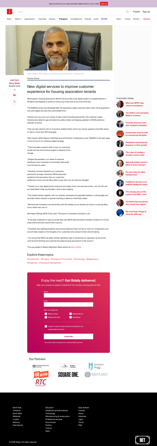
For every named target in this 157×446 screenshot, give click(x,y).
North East (17, 407)
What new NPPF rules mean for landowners (135, 104)
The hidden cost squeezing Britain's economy (137, 114)
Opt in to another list (51, 310)
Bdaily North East (54, 317)
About (119, 19)
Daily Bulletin (83, 407)
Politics (48, 425)
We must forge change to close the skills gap (136, 212)
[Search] (127, 11)
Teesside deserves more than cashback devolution (136, 123)
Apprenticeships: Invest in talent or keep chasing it (136, 163)
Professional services (54, 419)
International (18, 425)
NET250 (104, 19)
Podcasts (88, 19)
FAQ (80, 425)
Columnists (42, 19)
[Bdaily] (10, 11)
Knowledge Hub (76, 19)
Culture (49, 428)
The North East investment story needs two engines (137, 202)
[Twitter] (14, 101)
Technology (50, 413)
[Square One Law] (68, 374)
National (16, 422)
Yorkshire (16, 410)
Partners (136, 19)
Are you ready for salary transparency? (135, 173)
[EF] (41, 366)
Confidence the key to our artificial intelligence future (137, 183)
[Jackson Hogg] (96, 366)
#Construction (33, 259)
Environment (51, 422)
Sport (48, 431)
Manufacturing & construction (58, 416)
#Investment (32, 262)
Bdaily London (53, 314)
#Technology (79, 259)
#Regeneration (92, 259)
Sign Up (104, 4)
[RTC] (41, 382)
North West (17, 413)
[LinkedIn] (14, 94)
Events (96, 19)
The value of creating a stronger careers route (135, 153)
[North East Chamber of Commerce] (96, 374)
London (16, 419)
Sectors (17, 19)
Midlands (16, 416)
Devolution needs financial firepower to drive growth (136, 143)
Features (52, 19)
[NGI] (68, 366)
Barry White (14, 83)
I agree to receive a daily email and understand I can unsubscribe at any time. (65, 327)
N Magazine (63, 19)
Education (50, 407)
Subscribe (68, 336)
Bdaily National (78, 314)
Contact (127, 19)
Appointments (29, 19)
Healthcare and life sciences (57, 410)
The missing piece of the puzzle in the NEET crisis (136, 192)
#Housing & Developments (50, 262)
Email (46, 301)
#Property (45, 259)
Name (46, 292)
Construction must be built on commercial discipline (137, 133)
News (9, 19)
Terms (81, 422)
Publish (136, 11)
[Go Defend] (41, 374)
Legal (80, 419)
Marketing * (77, 317)
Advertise (146, 19)
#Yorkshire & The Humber (61, 259)
